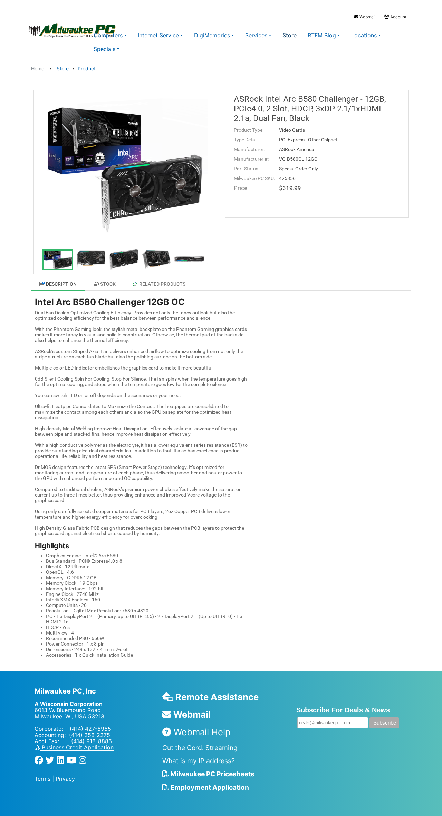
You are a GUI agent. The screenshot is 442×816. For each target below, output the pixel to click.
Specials (104, 49)
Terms (42, 778)
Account (397, 16)
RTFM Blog (322, 35)
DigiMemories (212, 35)
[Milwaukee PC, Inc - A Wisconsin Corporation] (58, 30)
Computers (108, 35)
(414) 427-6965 (90, 728)
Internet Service (158, 35)
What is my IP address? (198, 761)
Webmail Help (201, 732)
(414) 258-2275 (89, 734)
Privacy (65, 778)
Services (256, 35)
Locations (364, 35)
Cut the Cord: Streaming (200, 748)
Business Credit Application (77, 747)
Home (37, 68)
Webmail (367, 16)
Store (289, 35)
